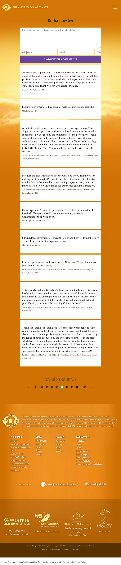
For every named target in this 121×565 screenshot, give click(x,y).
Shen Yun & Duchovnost (20, 464)
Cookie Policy (80, 562)
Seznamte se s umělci (19, 467)
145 (84, 387)
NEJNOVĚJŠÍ (41, 441)
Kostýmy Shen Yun (83, 451)
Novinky (60, 437)
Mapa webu (75, 550)
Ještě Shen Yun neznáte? (20, 444)
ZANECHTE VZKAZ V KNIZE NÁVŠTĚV (60, 59)
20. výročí (14, 441)
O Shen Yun (16, 437)
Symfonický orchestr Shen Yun (20, 449)
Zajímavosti (82, 437)
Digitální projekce (82, 454)
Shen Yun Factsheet (18, 457)
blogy (58, 448)
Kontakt (44, 550)
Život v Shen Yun (17, 454)
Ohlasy (38, 451)
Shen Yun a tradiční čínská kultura (89, 464)
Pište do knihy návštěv (95, 484)
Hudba (78, 444)
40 (57, 387)
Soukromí (65, 550)
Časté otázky (15, 470)
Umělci (38, 448)
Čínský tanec (80, 441)
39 (52, 387)
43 (72, 387)
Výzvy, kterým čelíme (18, 460)
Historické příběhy (83, 461)
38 (47, 387)
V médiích (39, 454)
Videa (39, 437)
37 (42, 387)
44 (77, 387)
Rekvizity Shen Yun (83, 458)
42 (67, 387)
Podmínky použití (55, 550)
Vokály (78, 448)
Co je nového (61, 441)
